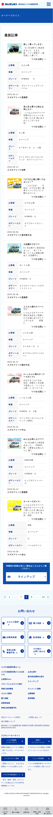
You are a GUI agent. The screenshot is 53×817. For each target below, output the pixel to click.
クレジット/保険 (34, 689)
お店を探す (32, 672)
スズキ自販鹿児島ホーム (11, 667)
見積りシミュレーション (38, 741)
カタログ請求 (6, 693)
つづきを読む (37, 59)
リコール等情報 (38, 758)
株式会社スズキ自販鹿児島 (28, 4)
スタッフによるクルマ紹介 (11, 684)
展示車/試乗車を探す (36, 677)
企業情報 (31, 693)
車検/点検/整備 (7, 689)
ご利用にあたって (35, 717)
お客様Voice (6, 679)
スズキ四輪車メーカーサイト (11, 741)
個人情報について (8, 721)
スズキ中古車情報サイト (11, 775)
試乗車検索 (5, 703)
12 (43, 597)
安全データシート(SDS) (10, 717)
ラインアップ (33, 681)
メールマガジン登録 (11, 758)
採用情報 (31, 698)
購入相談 (4, 698)
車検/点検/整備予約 (8, 708)
